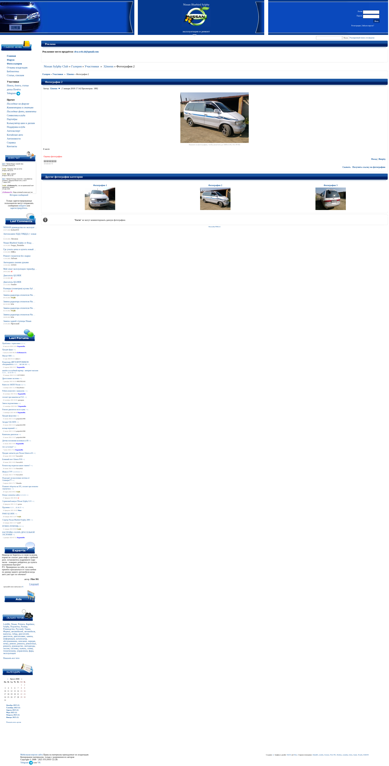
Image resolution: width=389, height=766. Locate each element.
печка (5, 643)
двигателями (19, 636)
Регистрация (356, 26)
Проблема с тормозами (11, 343)
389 (20, 364)
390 (23, 364)
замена (29, 636)
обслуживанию (10, 641)
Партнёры (12, 119)
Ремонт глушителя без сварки (17, 256)
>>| (24, 343)
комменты (31, 111)
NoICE (289, 755)
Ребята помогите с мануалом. (13, 391)
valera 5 (17, 359)
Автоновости (14, 138)
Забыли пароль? (368, 26)
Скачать (347, 167)
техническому (9, 651)
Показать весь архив (13, 722)
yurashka (345, 755)
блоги (18, 85)
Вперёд (382, 159)
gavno (20, 504)
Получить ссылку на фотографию (368, 167)
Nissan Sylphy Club (56, 66)
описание (22, 641)
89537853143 (21, 381)
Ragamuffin (21, 346)
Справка (11, 142)
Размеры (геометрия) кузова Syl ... (19, 288)
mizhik (321, 755)
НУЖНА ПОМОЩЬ (10, 526)
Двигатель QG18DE (12, 275)
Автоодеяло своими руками (16, 262)
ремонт (13, 643)
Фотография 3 (330, 185)
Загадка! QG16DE (9, 422)
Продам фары (7, 350)
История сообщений (19, 195)
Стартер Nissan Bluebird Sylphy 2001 (16, 520)
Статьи (10, 75)
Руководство (9, 629)
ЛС (23, 587)
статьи (25, 85)
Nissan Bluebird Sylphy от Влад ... (18, 243)
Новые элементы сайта (11, 495)
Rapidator (30, 624)
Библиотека (13, 71)
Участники (92, 66)
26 (18, 507)
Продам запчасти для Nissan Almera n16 (17, 453)
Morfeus (339, 755)
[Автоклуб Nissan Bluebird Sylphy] (196, 16)
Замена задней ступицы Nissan (17, 321)
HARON (366, 755)
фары (31, 651)
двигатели (7, 636)
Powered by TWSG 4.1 (214, 226)
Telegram (11, 93)
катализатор (21, 639)
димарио (21, 400)
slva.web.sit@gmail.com (86, 51)
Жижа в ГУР (7, 472)
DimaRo (19, 483)
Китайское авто (15, 135)
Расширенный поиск (357, 38)
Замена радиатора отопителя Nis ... (19, 295)
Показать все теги (11, 658)
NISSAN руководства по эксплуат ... (20, 227)
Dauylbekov (20, 387)
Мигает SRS (7, 356)
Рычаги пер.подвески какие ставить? (16, 465)
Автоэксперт (13, 131)
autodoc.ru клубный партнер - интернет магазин (20, 370)
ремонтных (31, 643)
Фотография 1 (100, 185)
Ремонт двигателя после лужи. (14, 409)
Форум (10, 60)
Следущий (34, 584)
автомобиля (29, 631)
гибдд (14, 634)
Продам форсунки (9, 416)
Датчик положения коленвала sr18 (15, 441)
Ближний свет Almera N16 (12, 459)
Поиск (10, 85)
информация (9, 639)
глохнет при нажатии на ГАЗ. (13, 397)
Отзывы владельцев (17, 67)
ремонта (21, 643)
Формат (6, 631)
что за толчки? (7, 447)
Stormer (326, 755)
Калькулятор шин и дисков (21, 123)
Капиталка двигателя (10, 434)
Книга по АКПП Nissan (11, 385)
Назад (374, 159)
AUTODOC (21, 375)
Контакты (12, 146)
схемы (30, 648)
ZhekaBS (315, 755)
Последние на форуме (18, 103)
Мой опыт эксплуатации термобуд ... (20, 269)
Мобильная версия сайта (31, 755)
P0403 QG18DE (8, 514)
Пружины (6, 507)
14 (12, 372)
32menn (108, 66)
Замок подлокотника (10, 403)
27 (20, 507)
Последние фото (15, 111)
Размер (24, 626)
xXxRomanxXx (21, 352)
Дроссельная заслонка (10, 378)
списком (19, 75)
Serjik (18, 492)
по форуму (370, 38)
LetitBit (6, 624)
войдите (23, 206)
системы (14, 648)
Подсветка (15, 626)
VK (39, 762)
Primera (21, 624)
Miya (295, 755)
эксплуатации (9, 653)
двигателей (24, 634)
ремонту (7, 646)
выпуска (7, 634)
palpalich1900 (20, 419)
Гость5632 (19, 456)
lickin (350, 755)
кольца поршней (8, 428)
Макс (20, 510)
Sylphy (6, 626)
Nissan (14, 624)
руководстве (17, 646)
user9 (19, 523)
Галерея (76, 66)
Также (27, 629)
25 (16, 507)
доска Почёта (14, 89)
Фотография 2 (215, 185)
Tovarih (360, 755)
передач (31, 641)
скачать (22, 648)
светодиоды (29, 646)
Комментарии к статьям (20, 107)
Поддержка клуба (16, 127)
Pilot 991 (333, 755)
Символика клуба (16, 115)
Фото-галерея (14, 63)
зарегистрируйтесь (18, 208)
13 (10, 372)
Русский (19, 629)
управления (22, 651)
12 (8, 372)
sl (18, 498)
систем (6, 648)
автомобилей (17, 631)
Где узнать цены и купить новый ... (19, 249)
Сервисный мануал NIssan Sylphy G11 (17, 501)
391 (26, 364)
